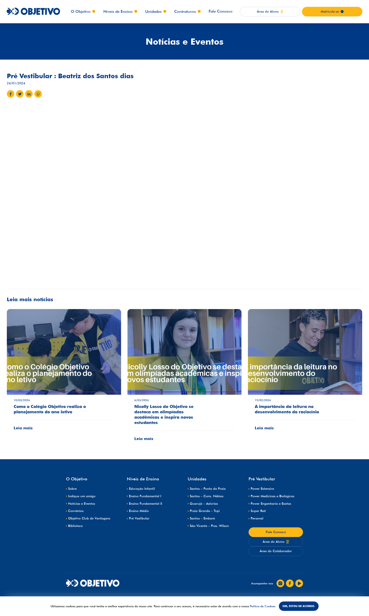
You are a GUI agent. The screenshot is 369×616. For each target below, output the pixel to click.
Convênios (75, 511)
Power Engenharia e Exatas (271, 504)
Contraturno (185, 11)
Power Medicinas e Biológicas (272, 496)
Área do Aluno (273, 542)
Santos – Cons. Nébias (206, 496)
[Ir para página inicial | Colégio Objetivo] (92, 583)
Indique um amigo (81, 496)
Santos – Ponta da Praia (208, 489)
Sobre (72, 489)
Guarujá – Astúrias (204, 504)
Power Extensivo (262, 489)
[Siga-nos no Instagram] (280, 583)
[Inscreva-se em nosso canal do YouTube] (299, 583)
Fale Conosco (221, 11)
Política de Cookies (262, 606)
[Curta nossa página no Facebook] (290, 583)
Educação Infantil (142, 489)
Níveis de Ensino (118, 11)
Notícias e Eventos (81, 504)
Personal (257, 518)
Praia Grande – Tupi (205, 511)
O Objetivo (81, 11)
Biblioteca (75, 526)
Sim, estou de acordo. (299, 606)
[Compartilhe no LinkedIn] (29, 94)
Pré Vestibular (139, 518)
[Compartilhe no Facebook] (10, 94)
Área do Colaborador (276, 551)
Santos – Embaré (202, 518)
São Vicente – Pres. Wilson (209, 526)
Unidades (153, 11)
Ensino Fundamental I (145, 496)
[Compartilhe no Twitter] (19, 94)
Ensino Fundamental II (145, 504)
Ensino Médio (139, 511)
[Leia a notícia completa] (64, 373)
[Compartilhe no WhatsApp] (38, 94)
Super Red (258, 511)
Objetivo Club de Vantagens (89, 518)
